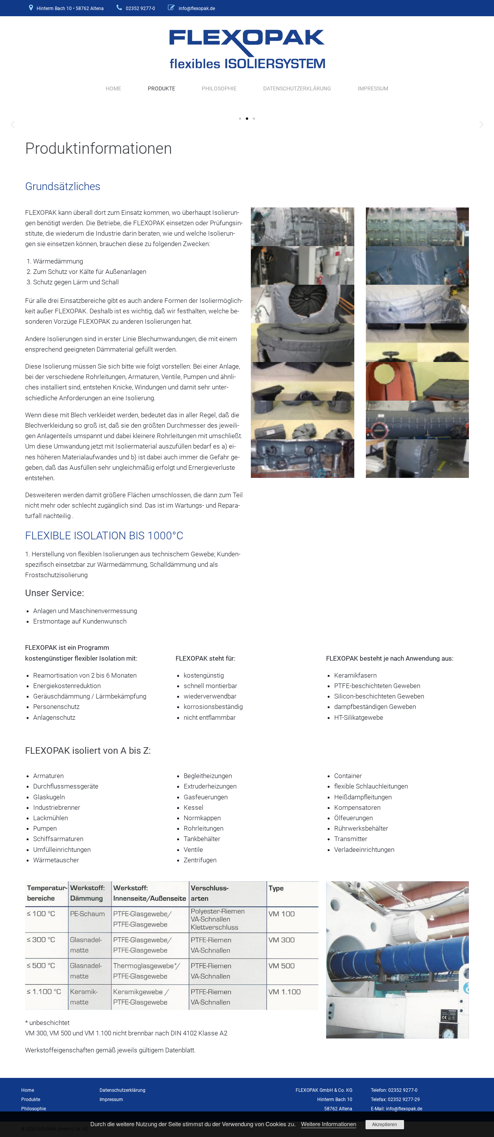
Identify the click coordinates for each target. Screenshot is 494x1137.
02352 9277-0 (140, 8)
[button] (12, 124)
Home (113, 88)
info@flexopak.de (197, 8)
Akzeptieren (384, 1124)
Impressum (373, 88)
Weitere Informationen (328, 1124)
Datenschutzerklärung (297, 88)
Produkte (161, 88)
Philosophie (219, 88)
